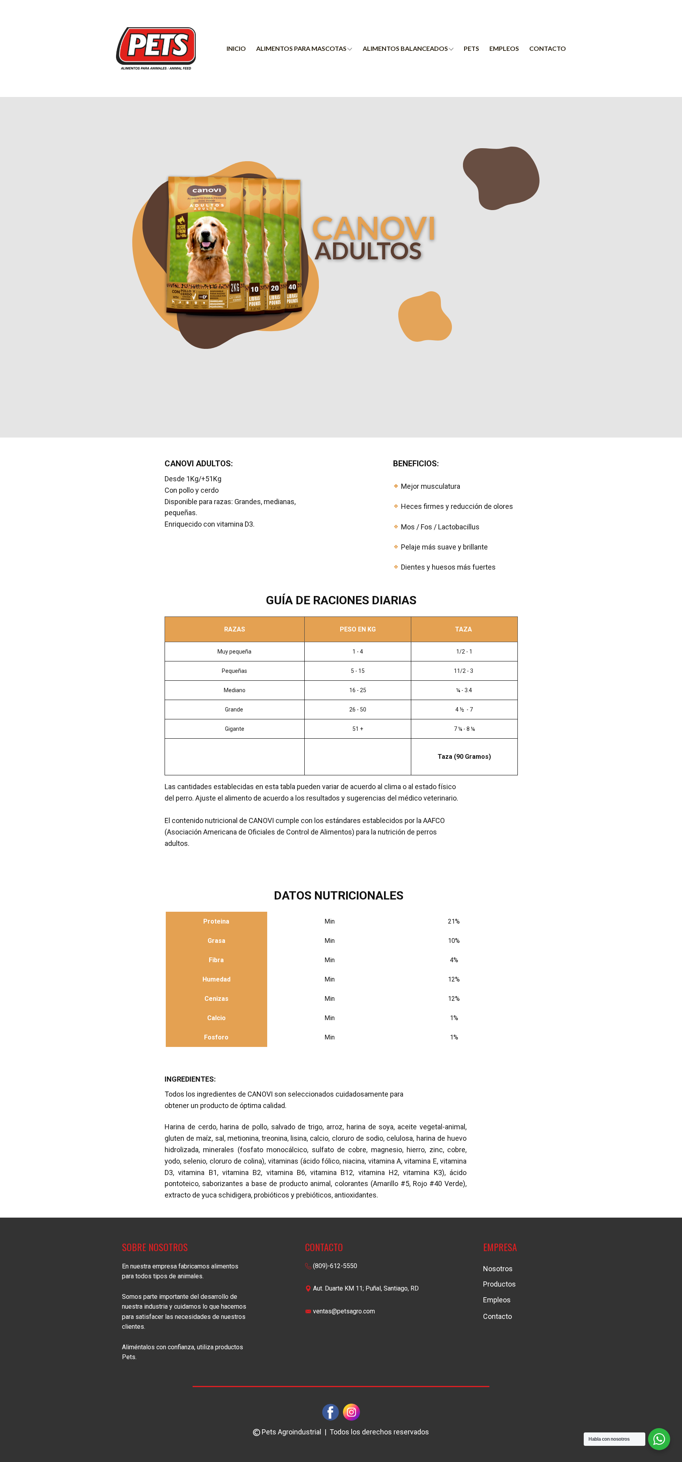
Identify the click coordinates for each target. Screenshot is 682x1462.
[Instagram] (351, 1412)
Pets (471, 48)
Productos (499, 1284)
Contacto (547, 48)
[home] (156, 48)
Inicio (236, 48)
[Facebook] (330, 1412)
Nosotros (498, 1269)
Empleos (504, 48)
